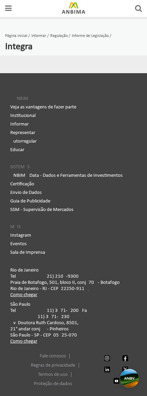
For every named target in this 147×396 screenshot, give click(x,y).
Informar (19, 124)
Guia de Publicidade (30, 201)
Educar (17, 150)
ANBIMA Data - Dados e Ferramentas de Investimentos (66, 175)
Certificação (22, 184)
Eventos (18, 244)
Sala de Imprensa (27, 252)
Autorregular (23, 141)
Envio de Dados (26, 192)
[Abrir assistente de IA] (129, 378)
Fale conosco (53, 356)
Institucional (23, 115)
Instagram (20, 235)
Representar (22, 132)
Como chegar (23, 295)
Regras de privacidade (53, 365)
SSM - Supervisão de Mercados (42, 209)
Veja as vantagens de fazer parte (43, 107)
